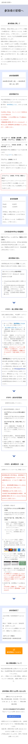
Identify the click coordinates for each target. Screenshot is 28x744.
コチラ (10, 154)
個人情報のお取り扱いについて (13, 327)
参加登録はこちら (12, 104)
